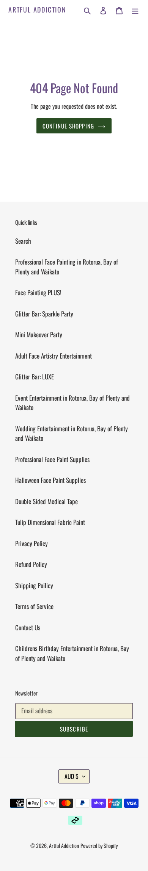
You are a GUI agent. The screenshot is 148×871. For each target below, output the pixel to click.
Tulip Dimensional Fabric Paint (50, 522)
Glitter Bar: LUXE (34, 376)
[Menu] (135, 10)
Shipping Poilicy (34, 585)
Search (23, 241)
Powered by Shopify (99, 845)
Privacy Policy (31, 543)
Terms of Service (34, 606)
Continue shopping (68, 126)
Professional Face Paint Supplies (52, 459)
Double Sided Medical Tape (46, 501)
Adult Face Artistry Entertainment (53, 355)
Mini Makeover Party (38, 334)
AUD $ (72, 776)
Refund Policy (31, 564)
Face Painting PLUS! (38, 292)
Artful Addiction (37, 10)
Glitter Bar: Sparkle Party (44, 313)
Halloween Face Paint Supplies (50, 480)
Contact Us (27, 627)
